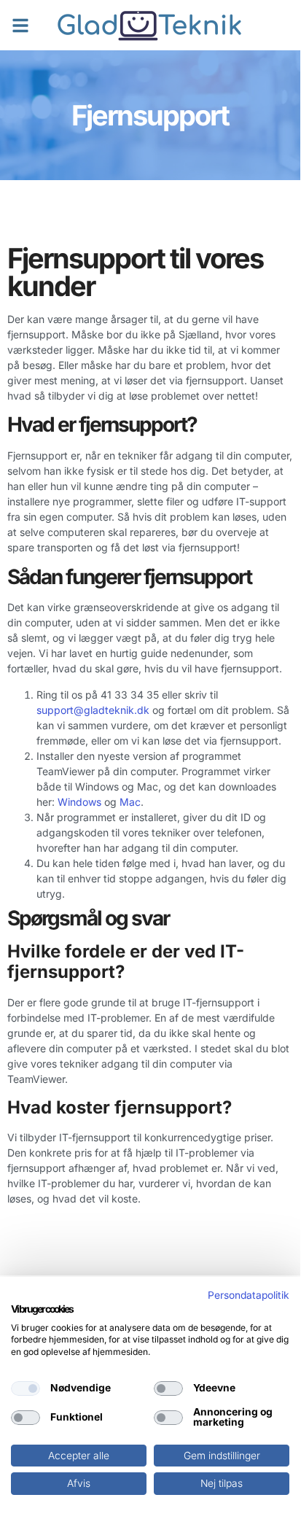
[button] (20, 25)
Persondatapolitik (248, 1295)
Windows (79, 802)
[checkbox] (25, 1388)
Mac (130, 802)
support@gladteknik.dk (92, 710)
